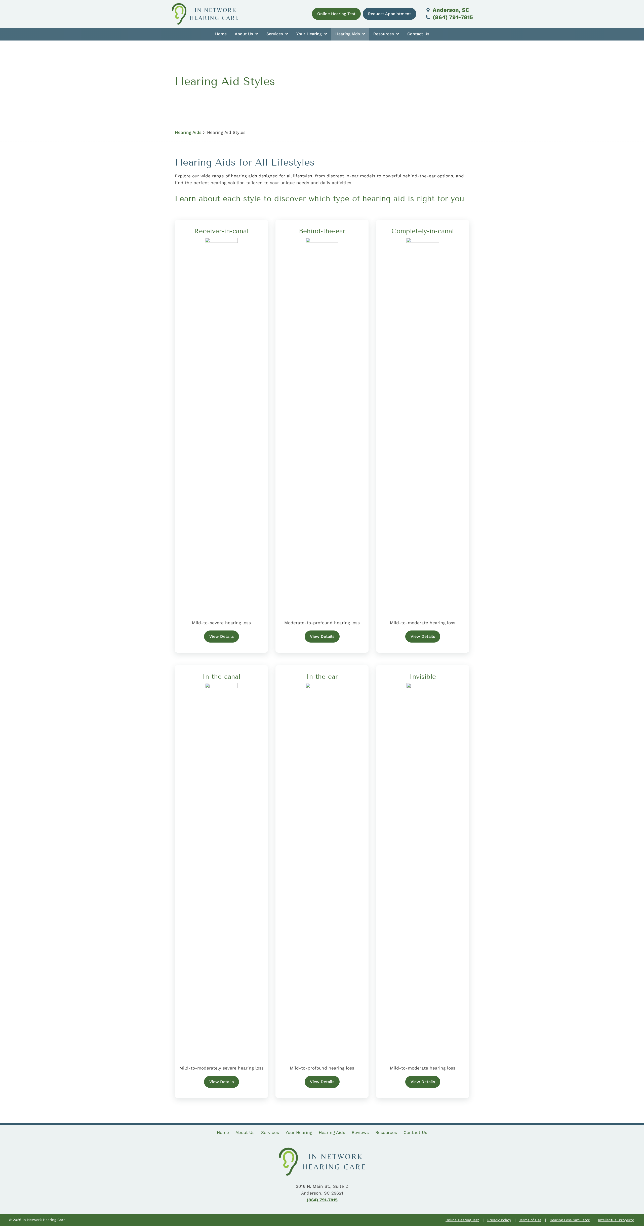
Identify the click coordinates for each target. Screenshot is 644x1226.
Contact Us (418, 33)
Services (275, 33)
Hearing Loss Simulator (570, 1220)
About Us (244, 33)
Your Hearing (309, 33)
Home (221, 33)
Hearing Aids (348, 33)
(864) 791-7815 (452, 17)
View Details (221, 636)
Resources (384, 33)
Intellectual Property (616, 1220)
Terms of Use (530, 1220)
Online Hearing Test (462, 1220)
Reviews (360, 1132)
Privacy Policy (499, 1220)
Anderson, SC (450, 10)
